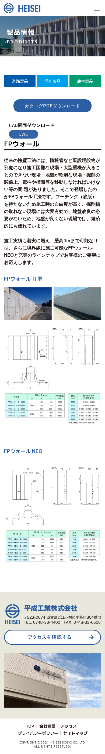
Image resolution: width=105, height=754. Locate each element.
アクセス (69, 726)
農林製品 (85, 81)
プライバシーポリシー (38, 733)
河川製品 (52, 81)
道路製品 (20, 81)
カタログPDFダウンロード (52, 106)
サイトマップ (75, 733)
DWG (23, 134)
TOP (30, 726)
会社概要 (47, 726)
